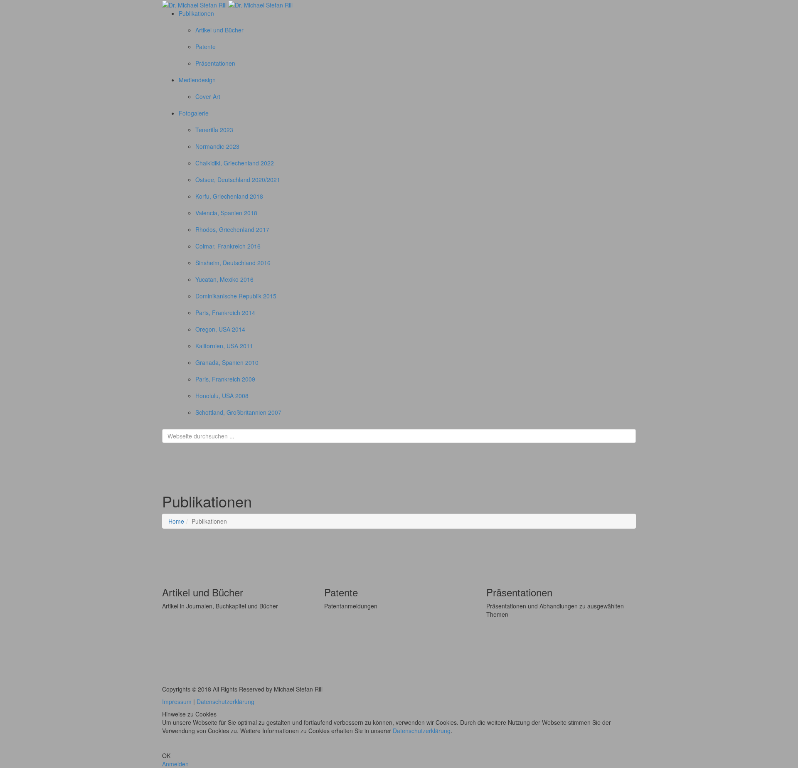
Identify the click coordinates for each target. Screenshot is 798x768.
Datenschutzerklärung (225, 701)
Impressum (177, 701)
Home (176, 521)
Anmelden (175, 764)
